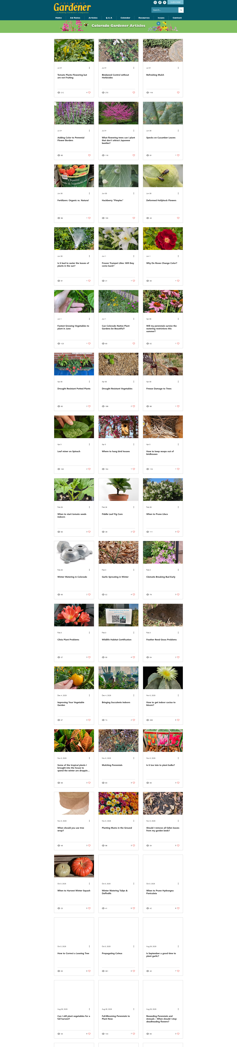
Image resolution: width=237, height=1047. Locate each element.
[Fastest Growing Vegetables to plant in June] (74, 301)
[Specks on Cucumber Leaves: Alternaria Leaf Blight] (163, 113)
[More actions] (90, 67)
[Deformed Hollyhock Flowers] (163, 176)
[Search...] (181, 10)
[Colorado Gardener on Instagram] (155, 2)
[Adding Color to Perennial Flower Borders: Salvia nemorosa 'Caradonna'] (74, 113)
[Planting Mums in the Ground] (118, 803)
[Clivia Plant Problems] (74, 615)
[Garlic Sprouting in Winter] (118, 552)
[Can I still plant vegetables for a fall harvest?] (74, 991)
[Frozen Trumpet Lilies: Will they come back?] (118, 238)
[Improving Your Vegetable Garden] (74, 678)
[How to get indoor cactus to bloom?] (163, 678)
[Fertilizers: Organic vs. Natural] (74, 176)
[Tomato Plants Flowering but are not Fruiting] (74, 50)
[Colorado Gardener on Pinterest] (164, 2)
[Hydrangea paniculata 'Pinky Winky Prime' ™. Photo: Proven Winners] (163, 866)
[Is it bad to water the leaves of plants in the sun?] (74, 238)
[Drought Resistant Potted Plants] (74, 364)
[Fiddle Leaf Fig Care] (118, 489)
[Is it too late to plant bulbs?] (163, 740)
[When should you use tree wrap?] (74, 803)
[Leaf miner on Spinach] (74, 427)
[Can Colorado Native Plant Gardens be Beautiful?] (118, 301)
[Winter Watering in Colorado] (74, 552)
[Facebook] (160, 2)
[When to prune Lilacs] (163, 489)
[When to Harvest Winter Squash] (74, 866)
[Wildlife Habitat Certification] (118, 615)
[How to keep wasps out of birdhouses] (163, 427)
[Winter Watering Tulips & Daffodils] (118, 866)
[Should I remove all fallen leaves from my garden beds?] (163, 803)
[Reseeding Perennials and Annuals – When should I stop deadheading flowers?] (163, 991)
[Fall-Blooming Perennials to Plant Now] (118, 991)
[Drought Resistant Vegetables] (118, 364)
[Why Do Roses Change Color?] (163, 238)
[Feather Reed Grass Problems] (163, 615)
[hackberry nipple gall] (118, 176)
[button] (177, 18)
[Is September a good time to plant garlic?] (163, 929)
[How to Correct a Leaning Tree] (74, 929)
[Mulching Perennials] (118, 740)
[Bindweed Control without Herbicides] (118, 50)
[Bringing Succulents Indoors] (118, 678)
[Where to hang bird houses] (118, 427)
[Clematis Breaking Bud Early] (163, 552)
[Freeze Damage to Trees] (163, 364)
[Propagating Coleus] (118, 929)
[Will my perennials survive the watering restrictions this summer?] (163, 301)
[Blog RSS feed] (158, 24)
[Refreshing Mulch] (163, 50)
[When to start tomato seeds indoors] (74, 489)
